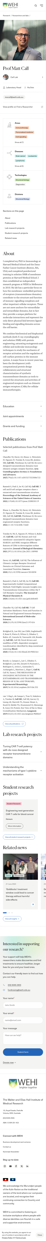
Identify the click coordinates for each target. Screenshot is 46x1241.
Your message (10, 1028)
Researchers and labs (20, 15)
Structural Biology (22, 199)
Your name (8, 998)
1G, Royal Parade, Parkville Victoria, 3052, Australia (13, 1111)
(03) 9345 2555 (8, 1118)
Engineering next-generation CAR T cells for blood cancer (20, 812)
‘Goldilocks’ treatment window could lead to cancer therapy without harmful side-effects (20, 894)
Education (8, 406)
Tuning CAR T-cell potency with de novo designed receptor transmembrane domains (17, 752)
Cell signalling (21, 137)
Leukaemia (32, 156)
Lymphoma (20, 160)
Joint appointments (13, 416)
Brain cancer (20, 156)
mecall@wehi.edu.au (14, 97)
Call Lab (14, 77)
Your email (8, 1013)
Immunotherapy (22, 128)
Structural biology (22, 180)
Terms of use (21, 1237)
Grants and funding (14, 426)
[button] (41, 5)
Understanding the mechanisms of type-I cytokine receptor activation (19, 770)
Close (40, 1235)
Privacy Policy (7, 1237)
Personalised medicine (24, 132)
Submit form (23, 1052)
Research (6, 15)
